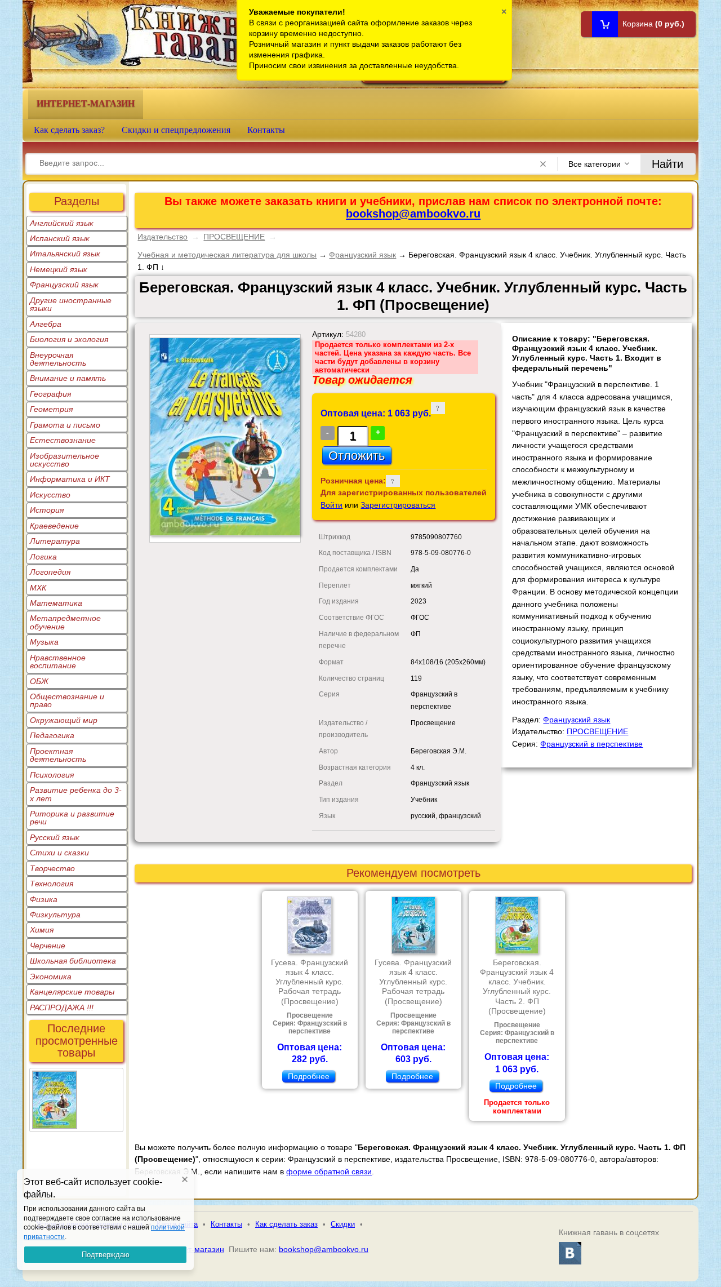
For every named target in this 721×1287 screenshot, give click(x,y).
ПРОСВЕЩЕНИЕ (234, 236)
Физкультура (55, 914)
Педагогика (52, 735)
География (50, 393)
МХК (38, 587)
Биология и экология (69, 339)
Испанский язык (60, 238)
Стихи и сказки (59, 852)
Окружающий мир (63, 720)
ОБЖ (39, 681)
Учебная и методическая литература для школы (227, 254)
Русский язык (54, 837)
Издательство (162, 236)
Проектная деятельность (58, 755)
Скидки (343, 1224)
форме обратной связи (329, 1171)
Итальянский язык (65, 253)
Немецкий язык (58, 269)
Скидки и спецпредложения (176, 130)
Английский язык (62, 223)
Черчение (47, 945)
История (47, 509)
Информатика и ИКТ (70, 478)
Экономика (51, 976)
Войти (331, 504)
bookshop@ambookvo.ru (413, 213)
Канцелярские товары (72, 991)
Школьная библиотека (73, 960)
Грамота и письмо (65, 424)
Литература (55, 540)
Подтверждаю (106, 1254)
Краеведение (54, 525)
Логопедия (50, 571)
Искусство (50, 494)
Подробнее (309, 1076)
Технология (51, 883)
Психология (52, 774)
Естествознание (63, 440)
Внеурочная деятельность (58, 358)
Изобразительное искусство (64, 459)
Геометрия (51, 409)
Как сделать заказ (286, 1224)
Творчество (52, 868)
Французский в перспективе (591, 743)
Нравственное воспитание (58, 661)
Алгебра (45, 324)
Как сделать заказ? (69, 130)
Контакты (266, 130)
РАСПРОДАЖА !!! (62, 1007)
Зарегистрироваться (397, 504)
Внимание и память (68, 378)
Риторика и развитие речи (72, 817)
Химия (42, 929)
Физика (43, 899)
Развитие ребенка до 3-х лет (76, 793)
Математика (56, 602)
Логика (43, 556)
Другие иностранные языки (71, 304)
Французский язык (64, 284)
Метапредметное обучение (65, 622)
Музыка (44, 641)
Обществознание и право (67, 700)
